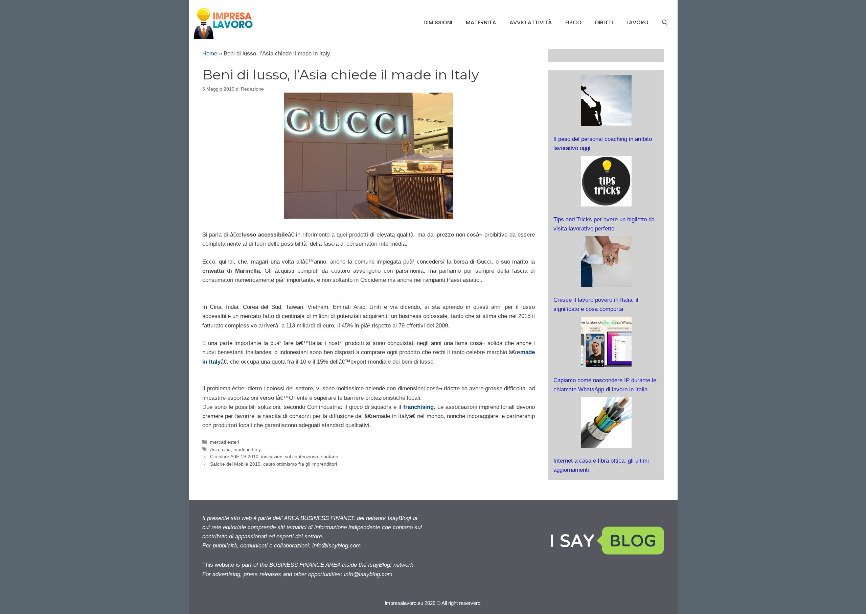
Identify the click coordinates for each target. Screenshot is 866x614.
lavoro (637, 22)
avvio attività (530, 22)
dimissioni (438, 22)
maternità (481, 22)
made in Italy (247, 449)
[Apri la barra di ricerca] (664, 22)
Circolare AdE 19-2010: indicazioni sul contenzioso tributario (274, 456)
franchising (418, 407)
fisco (573, 22)
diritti (604, 22)
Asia (214, 449)
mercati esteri (224, 442)
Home (209, 53)
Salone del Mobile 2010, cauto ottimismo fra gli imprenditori (273, 464)
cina (226, 449)
